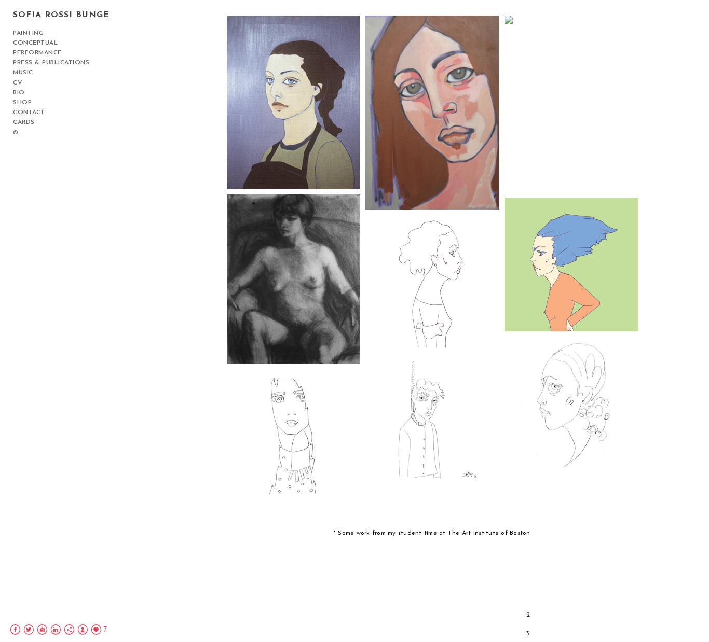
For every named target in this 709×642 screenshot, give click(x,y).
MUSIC (23, 72)
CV (17, 83)
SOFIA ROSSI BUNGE (61, 15)
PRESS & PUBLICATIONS (51, 63)
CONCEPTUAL (35, 43)
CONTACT (29, 112)
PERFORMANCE (37, 53)
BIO (19, 93)
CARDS (24, 122)
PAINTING (28, 33)
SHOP (22, 103)
